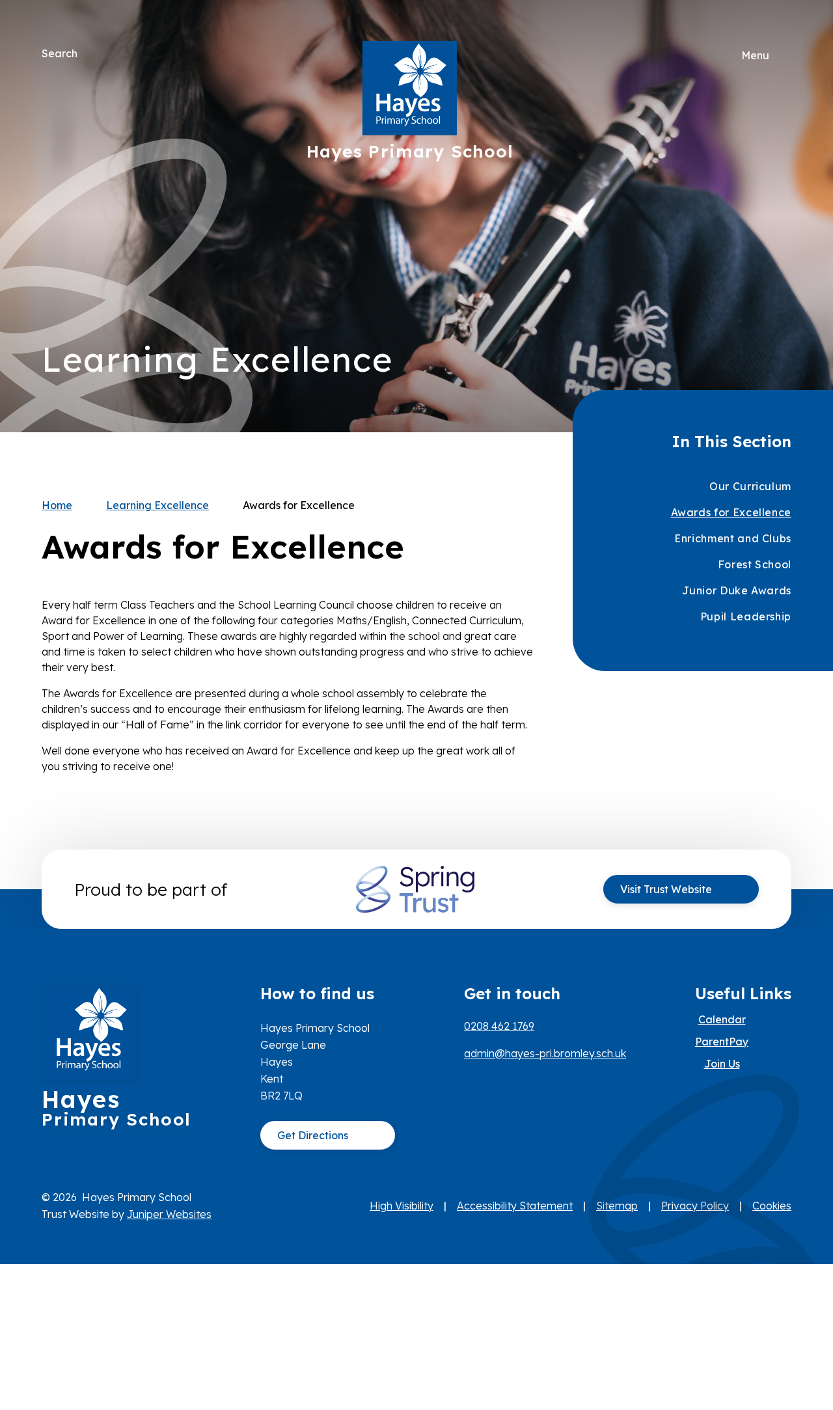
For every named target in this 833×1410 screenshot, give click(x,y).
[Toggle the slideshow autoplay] (776, 256)
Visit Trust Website (666, 889)
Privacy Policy (695, 1205)
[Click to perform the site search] (88, 53)
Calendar (722, 1019)
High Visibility (401, 1205)
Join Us (722, 1063)
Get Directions (312, 1135)
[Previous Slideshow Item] (776, 216)
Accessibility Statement (515, 1205)
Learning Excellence (157, 505)
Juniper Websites (169, 1214)
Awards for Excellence (299, 505)
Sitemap (617, 1205)
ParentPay (721, 1041)
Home (57, 505)
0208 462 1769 (499, 1025)
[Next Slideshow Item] (776, 176)
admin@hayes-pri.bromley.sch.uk (545, 1053)
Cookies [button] (771, 1205)
